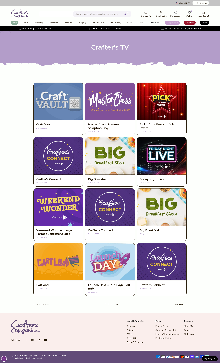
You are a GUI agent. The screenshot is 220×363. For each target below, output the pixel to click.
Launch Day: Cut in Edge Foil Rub (109, 286)
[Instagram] (32, 340)
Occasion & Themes (135, 23)
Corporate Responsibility (166, 330)
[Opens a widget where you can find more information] (210, 359)
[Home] (20, 14)
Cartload (42, 285)
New (15, 23)
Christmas (190, 23)
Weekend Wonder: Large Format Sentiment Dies (54, 232)
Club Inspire (189, 334)
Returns (130, 330)
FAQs (129, 334)
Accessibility (132, 338)
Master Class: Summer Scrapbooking (104, 126)
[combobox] (102, 14)
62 (117, 304)
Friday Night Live (152, 179)
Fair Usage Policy (163, 338)
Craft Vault (44, 124)
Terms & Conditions (135, 342)
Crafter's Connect (48, 179)
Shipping (131, 326)
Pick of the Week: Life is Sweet (157, 126)
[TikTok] (39, 340)
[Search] (128, 13)
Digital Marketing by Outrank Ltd (28, 358)
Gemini (25, 23)
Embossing (53, 23)
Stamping (82, 23)
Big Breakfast (98, 179)
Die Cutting (38, 23)
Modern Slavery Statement (167, 334)
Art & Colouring (115, 23)
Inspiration (155, 23)
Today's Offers (172, 23)
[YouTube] (45, 340)
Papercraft (68, 23)
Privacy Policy (161, 326)
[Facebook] (26, 340)
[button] (125, 14)
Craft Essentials (98, 23)
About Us (188, 326)
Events (204, 23)
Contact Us (202, 3)
